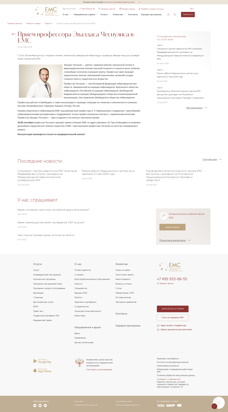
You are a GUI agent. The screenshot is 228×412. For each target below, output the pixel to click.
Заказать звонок (108, 9)
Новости (78, 284)
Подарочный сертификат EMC (46, 316)
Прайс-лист (38, 311)
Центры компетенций (83, 342)
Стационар (38, 297)
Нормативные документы (168, 366)
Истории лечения (123, 297)
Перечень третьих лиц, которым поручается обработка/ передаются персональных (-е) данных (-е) (173, 384)
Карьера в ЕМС (80, 293)
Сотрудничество (81, 306)
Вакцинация (38, 293)
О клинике (79, 275)
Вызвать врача (127, 9)
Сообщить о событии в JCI (168, 379)
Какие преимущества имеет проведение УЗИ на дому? (51, 222)
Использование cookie (124, 401)
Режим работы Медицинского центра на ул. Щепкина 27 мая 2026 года (178, 75)
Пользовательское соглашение (86, 405)
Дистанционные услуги (43, 302)
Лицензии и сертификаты (85, 302)
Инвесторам (79, 316)
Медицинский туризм (42, 320)
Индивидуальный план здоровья (47, 275)
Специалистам (80, 288)
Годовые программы (151, 14)
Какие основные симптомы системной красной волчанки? (53, 209)
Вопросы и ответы (124, 284)
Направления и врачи (84, 14)
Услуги (104, 14)
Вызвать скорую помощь (152, 9)
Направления (80, 338)
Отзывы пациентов (82, 270)
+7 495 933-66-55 (87, 9)
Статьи (119, 288)
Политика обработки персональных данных (176, 375)
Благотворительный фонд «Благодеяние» (92, 279)
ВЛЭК (35, 306)
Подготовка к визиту (125, 275)
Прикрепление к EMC (125, 293)
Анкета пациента (123, 279)
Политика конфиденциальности (127, 405)
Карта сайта (78, 401)
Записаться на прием (173, 309)
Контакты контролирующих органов (172, 362)
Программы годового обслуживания (49, 288)
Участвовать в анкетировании (99, 370)
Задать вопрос (172, 227)
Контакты (133, 14)
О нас (65, 14)
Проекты (78, 297)
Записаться (188, 14)
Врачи (77, 333)
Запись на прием (123, 270)
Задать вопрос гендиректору (173, 325)
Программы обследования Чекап (47, 284)
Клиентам (118, 14)
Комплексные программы (44, 279)
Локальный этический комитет (87, 311)
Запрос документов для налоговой (176, 329)
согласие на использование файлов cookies (119, 2)
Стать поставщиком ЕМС (173, 317)
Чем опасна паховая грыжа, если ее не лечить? (46, 235)
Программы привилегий (126, 302)
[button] (140, 2)
